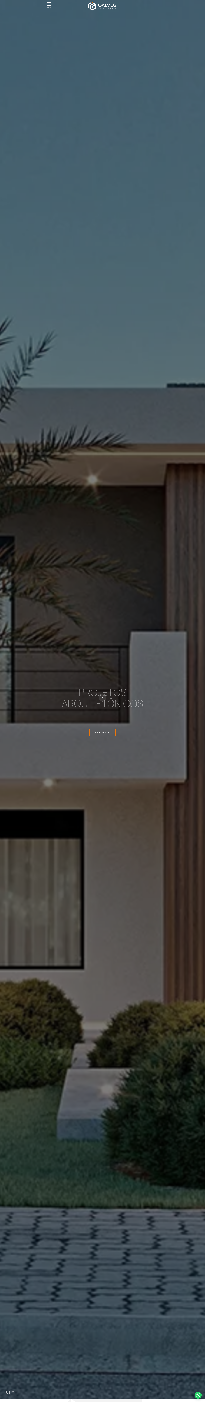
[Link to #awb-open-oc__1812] (49, 4)
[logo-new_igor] (102, 2)
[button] (198, 1395)
